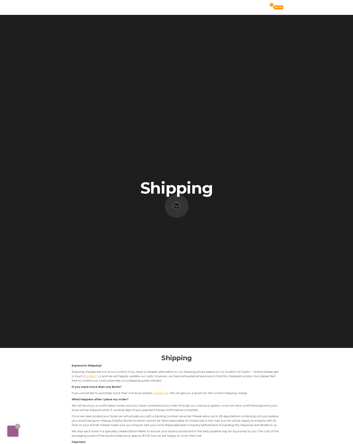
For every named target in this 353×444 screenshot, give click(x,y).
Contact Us (92, 376)
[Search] (264, 7)
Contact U (160, 393)
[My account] (259, 7)
